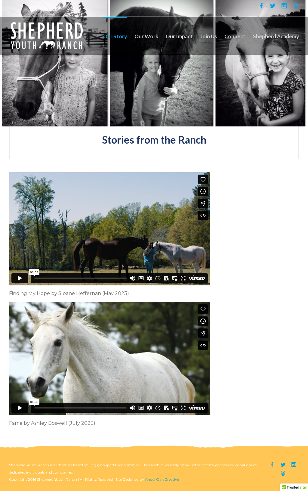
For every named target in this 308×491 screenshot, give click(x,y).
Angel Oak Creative (162, 479)
